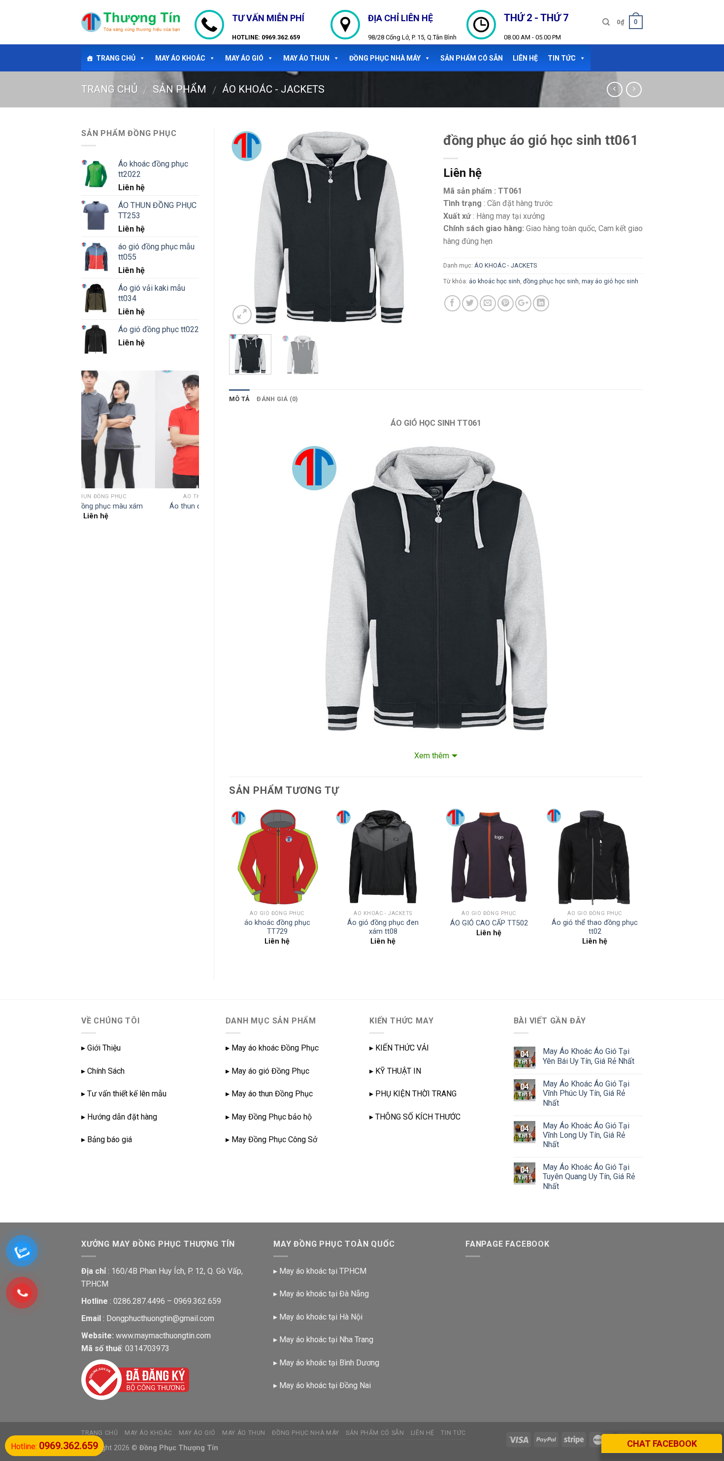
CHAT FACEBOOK (662, 1443)
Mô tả (239, 399)
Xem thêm (431, 755)
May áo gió (244, 58)
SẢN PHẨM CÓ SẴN (471, 58)
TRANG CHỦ (115, 58)
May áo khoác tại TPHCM (322, 1271)
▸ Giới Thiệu (101, 1048)
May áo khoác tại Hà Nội (320, 1317)
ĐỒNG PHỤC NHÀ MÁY (385, 58)
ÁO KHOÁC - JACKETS (273, 89)
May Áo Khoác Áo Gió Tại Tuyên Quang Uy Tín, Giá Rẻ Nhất (589, 1176)
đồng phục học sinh (551, 281)
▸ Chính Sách (103, 1071)
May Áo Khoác (180, 58)
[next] (412, 227)
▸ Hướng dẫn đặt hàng (119, 1116)
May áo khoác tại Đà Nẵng (324, 1293)
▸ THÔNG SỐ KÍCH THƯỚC (415, 1116)
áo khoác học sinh (494, 281)
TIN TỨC (562, 58)
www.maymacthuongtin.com (163, 1335)
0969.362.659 (281, 37)
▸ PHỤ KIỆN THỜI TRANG (413, 1093)
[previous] (245, 227)
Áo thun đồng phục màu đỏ (140, 506)
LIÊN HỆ (525, 58)
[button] (140, 58)
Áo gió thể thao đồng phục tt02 (595, 927)
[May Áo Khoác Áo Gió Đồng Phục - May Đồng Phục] (130, 22)
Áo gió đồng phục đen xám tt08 (383, 927)
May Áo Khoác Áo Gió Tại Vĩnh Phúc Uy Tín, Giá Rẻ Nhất (586, 1093)
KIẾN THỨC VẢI (402, 1048)
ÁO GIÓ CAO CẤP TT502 (489, 923)
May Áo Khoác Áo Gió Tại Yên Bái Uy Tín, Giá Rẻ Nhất (588, 1056)
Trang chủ (109, 89)
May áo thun (306, 58)
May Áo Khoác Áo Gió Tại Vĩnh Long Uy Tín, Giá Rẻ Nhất (586, 1135)
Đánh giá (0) (277, 399)
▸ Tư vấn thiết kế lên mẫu (123, 1093)
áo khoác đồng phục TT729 (277, 927)
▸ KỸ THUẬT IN (395, 1071)
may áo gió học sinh (610, 281)
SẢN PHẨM (179, 89)
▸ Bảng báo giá (106, 1139)
